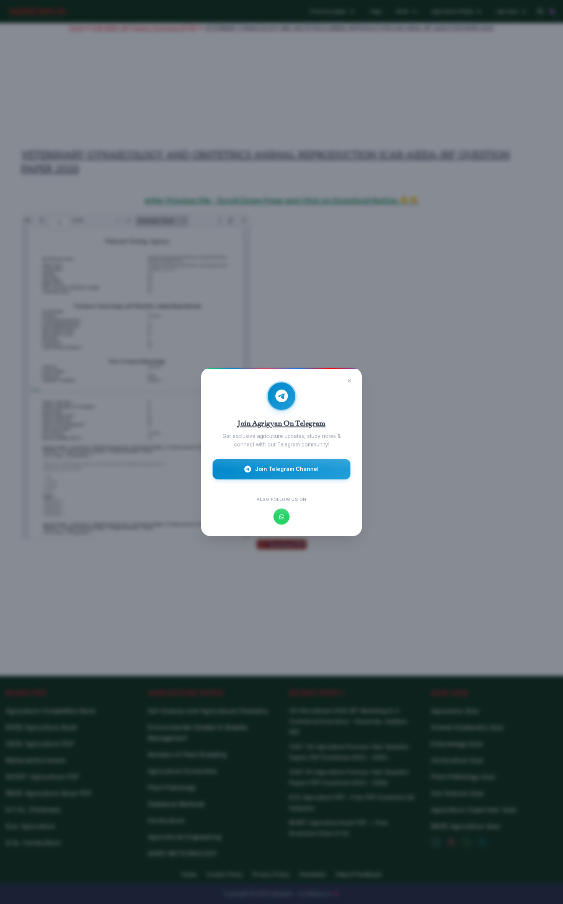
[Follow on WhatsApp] (281, 517)
